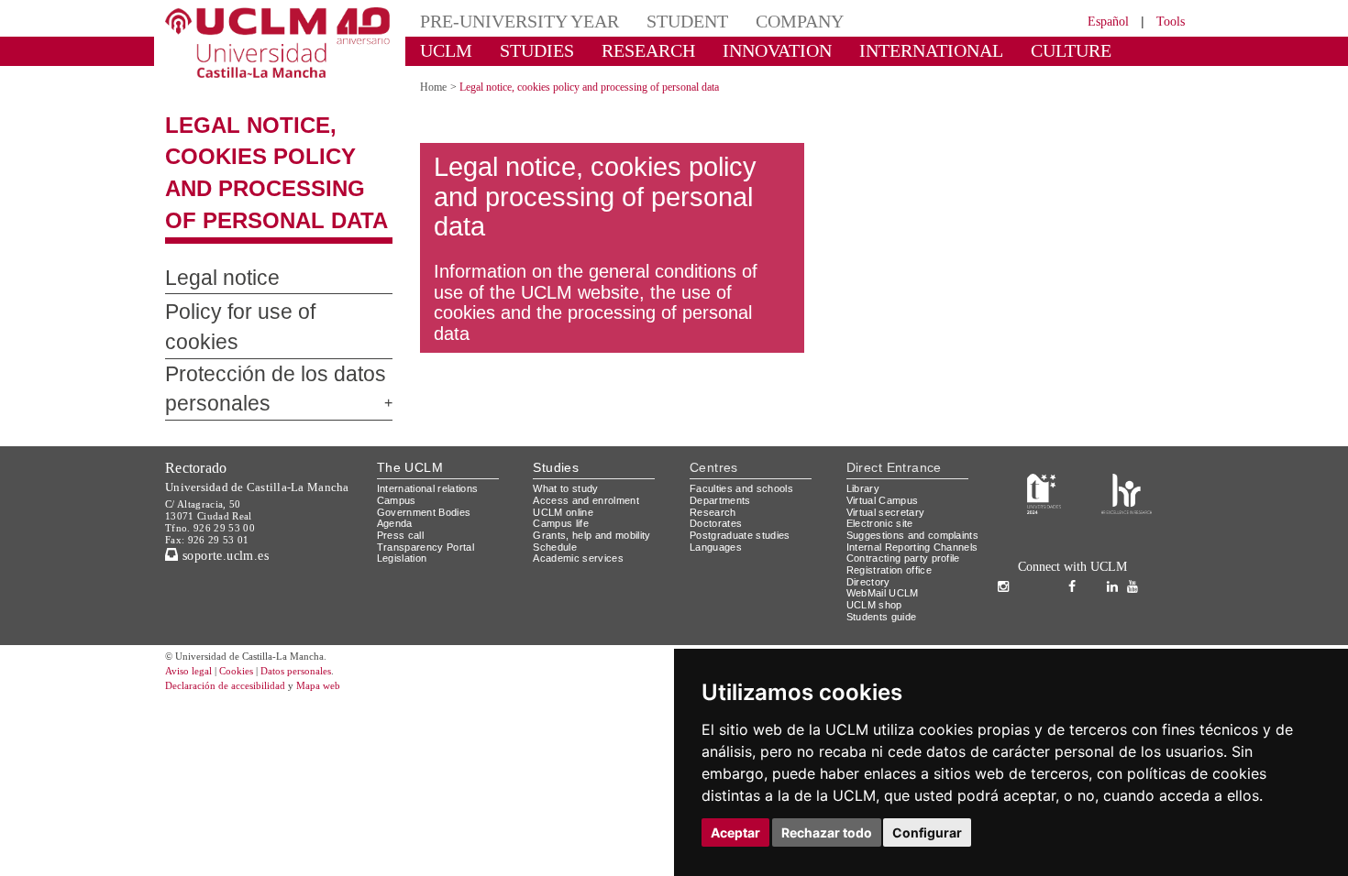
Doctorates (718, 503)
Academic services (581, 538)
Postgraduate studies (744, 515)
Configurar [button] (927, 832)
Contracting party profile (910, 561)
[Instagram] (1008, 567)
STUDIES (521, 50)
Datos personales (321, 675)
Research (714, 491)
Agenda (396, 503)
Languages (717, 526)
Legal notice (212, 278)
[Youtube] (1137, 567)
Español (1096, 20)
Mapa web (341, 689)
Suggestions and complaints (888, 521)
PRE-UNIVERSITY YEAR (506, 20)
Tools (1168, 20)
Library (864, 469)
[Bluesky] (1096, 567)
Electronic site (883, 503)
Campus (397, 480)
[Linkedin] (1112, 567)
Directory (871, 585)
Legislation (405, 538)
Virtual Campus (885, 480)
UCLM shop (875, 608)
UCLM (440, 50)
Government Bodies (429, 491)
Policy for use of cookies (259, 312)
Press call (401, 515)
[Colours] (1126, 472)
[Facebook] (1076, 567)
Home (436, 86)
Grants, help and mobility (599, 515)
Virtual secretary (890, 491)
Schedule (557, 526)
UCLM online (566, 491)
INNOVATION (737, 50)
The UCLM (410, 447)
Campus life (563, 503)
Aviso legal (190, 675)
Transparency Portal (429, 526)
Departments (724, 480)
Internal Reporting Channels (894, 544)
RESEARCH (623, 50)
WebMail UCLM (884, 596)
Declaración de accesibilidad (235, 689)
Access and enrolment (591, 480)
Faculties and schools (745, 469)
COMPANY (756, 20)
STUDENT (655, 20)
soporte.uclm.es (230, 534)
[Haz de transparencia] (1044, 472)
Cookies (247, 675)
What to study (568, 469)
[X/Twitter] (1057, 567)
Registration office (894, 573)
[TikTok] (1034, 567)
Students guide (885, 620)
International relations (435, 469)
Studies (556, 447)
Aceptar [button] (735, 832)
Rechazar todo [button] (826, 832)
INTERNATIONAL (869, 50)
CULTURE (990, 50)
